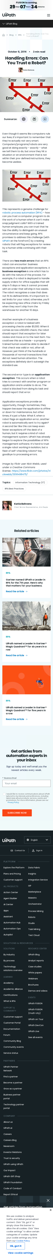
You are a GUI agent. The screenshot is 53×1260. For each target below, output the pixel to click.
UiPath (6, 240)
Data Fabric (34, 867)
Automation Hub (12, 922)
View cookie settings (20, 1253)
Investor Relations (13, 1152)
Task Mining (34, 929)
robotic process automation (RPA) (22, 212)
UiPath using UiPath (13, 1164)
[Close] (51, 1210)
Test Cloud (33, 935)
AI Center (8, 904)
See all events (35, 1037)
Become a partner (13, 1082)
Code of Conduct (13, 1188)
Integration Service (38, 879)
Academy (9, 982)
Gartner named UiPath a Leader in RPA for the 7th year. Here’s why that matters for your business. (25, 583)
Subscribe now (17, 812)
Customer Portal (12, 1022)
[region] (26, 1234)
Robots (31, 917)
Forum (7, 1034)
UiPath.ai (8, 1128)
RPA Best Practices (14, 488)
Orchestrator (35, 903)
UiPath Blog (34, 954)
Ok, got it (16, 1246)
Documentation (12, 1028)
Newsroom (9, 1146)
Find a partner (11, 1076)
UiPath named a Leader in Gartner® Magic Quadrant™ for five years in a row (26, 710)
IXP (29, 885)
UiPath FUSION (35, 1003)
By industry (9, 954)
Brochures (33, 984)
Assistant (8, 916)
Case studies (35, 966)
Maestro (32, 897)
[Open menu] (49, 15)
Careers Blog (10, 1140)
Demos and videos (37, 990)
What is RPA (9, 1001)
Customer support (13, 879)
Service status (11, 1053)
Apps (6, 910)
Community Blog (12, 1041)
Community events (14, 1047)
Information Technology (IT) (30, 482)
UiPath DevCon (36, 1025)
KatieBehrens (28, 70)
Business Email (9, 778)
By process (9, 960)
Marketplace (34, 891)
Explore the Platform (14, 867)
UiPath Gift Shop (12, 1176)
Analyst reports (36, 960)
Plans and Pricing (12, 873)
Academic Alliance (13, 989)
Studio (31, 923)
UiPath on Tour (35, 1019)
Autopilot (8, 934)
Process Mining (35, 911)
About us (8, 1121)
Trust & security (12, 1158)
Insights (32, 873)
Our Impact (9, 1170)
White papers (35, 972)
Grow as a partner (13, 1088)
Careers (8, 1134)
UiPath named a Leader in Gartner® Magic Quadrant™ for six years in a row (26, 646)
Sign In (39, 850)
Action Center (11, 892)
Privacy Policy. (13, 802)
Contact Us (20, 850)
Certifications (11, 995)
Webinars (33, 978)
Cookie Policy (23, 1240)
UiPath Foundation (13, 1182)
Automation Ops (12, 928)
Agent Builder (10, 898)
